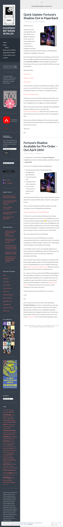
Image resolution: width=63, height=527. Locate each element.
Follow (6, 153)
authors (5, 417)
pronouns (5, 454)
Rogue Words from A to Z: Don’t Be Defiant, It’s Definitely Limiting (11, 247)
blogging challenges (11, 420)
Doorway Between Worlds (9, 31)
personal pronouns (10, 452)
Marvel (4, 448)
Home (5, 42)
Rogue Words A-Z (7, 301)
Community (6, 278)
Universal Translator (8, 307)
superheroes (5, 467)
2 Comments (38, 153)
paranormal (8, 450)
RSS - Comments (8, 183)
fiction (4, 438)
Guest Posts (6, 291)
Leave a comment (39, 21)
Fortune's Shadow (11, 438)
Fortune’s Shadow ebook (31, 94)
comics (4, 428)
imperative (13, 443)
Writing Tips (6, 311)
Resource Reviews (7, 298)
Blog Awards (11, 418)
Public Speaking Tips (8, 294)
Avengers (9, 416)
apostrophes (6, 412)
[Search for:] (10, 67)
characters (12, 426)
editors (10, 436)
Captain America (6, 426)
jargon (9, 446)
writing (6, 477)
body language (6, 422)
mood (7, 448)
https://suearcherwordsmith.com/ (37, 267)
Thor (11, 467)
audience (13, 415)
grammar (6, 441)
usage (9, 473)
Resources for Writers (9, 50)
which (7, 474)
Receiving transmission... (8, 137)
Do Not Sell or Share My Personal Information (44, 326)
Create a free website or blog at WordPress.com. (39, 325)
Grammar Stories (7, 288)
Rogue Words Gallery (9, 52)
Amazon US (27, 74)
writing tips (12, 482)
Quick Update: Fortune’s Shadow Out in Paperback (41, 16)
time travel (14, 467)
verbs (13, 473)
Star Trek (11, 464)
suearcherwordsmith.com (31, 111)
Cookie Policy (30, 524)
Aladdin (7, 409)
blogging (5, 420)
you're (4, 484)
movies (11, 448)
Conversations (7, 285)
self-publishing (11, 460)
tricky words (8, 470)
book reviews (12, 422)
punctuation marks (7, 455)
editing (5, 436)
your (7, 484)
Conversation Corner (9, 55)
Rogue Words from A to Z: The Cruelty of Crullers (10, 240)
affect (4, 409)
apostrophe (11, 409)
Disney (14, 432)
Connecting (6, 281)
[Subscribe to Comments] (3, 183)
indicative (5, 444)
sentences (5, 462)
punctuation (10, 454)
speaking (9, 461)
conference (5, 432)
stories (7, 466)
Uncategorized (7, 304)
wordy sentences (11, 474)
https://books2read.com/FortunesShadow (36, 212)
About (5, 45)
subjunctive (11, 466)
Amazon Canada (28, 78)
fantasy (14, 436)
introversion (5, 446)
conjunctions (10, 432)
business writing (11, 424)
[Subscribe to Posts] (3, 180)
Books (7, 47)
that (9, 467)
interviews (10, 445)
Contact (5, 57)
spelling (6, 464)
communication (9, 430)
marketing (13, 446)
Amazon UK (27, 82)
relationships (6, 457)
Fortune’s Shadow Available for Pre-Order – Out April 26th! (41, 146)
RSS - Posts (7, 180)
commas (8, 428)
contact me (31, 317)
